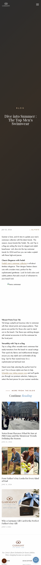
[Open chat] (36, 560)
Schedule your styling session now (14, 373)
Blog (20, 108)
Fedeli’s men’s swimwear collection (14, 263)
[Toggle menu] (37, 4)
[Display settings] (4, 560)
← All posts (34, 230)
